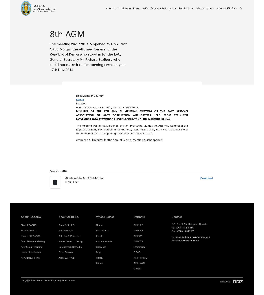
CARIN (137, 268)
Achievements (66, 230)
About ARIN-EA (226, 8)
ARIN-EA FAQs (66, 257)
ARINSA (138, 235)
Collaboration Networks (70, 246)
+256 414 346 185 (185, 227)
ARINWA (138, 241)
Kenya (80, 99)
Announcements (104, 241)
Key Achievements (30, 257)
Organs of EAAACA (30, 235)
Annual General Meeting (33, 241)
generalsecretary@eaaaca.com (194, 236)
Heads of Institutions (31, 252)
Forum (99, 263)
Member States (130, 8)
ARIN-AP (138, 230)
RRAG (137, 252)
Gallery (99, 257)
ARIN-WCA (139, 263)
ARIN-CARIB (140, 257)
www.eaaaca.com (190, 240)
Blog (98, 252)
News (99, 224)
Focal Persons (66, 252)
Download (206, 178)
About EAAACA (28, 224)
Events (99, 235)
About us (111, 8)
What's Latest (204, 8)
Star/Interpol (140, 246)
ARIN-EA (138, 224)
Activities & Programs (163, 8)
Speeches (101, 246)
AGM (145, 8)
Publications (186, 8)
